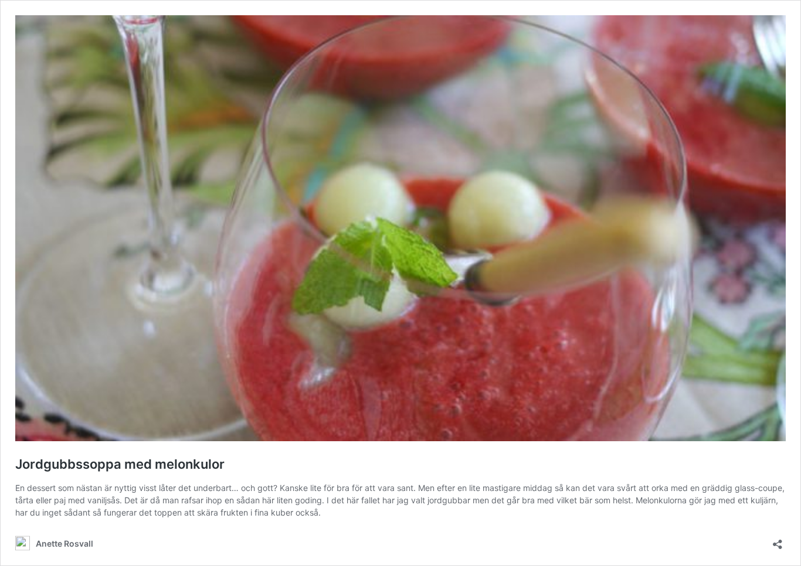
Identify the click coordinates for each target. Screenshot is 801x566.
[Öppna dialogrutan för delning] (777, 540)
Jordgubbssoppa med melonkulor (120, 464)
